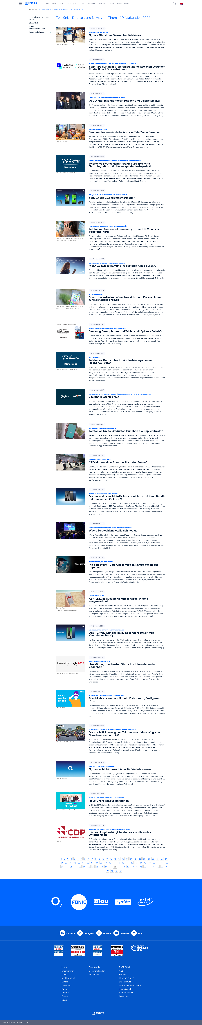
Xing (140, 933)
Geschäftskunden (97, 970)
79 (108, 871)
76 (158, 867)
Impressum (124, 996)
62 (97, 867)
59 (84, 867)
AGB (121, 970)
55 (67, 867)
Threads (107, 933)
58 (80, 867)
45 (132, 863)
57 (75, 867)
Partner (102, 3)
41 (114, 863)
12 (99, 859)
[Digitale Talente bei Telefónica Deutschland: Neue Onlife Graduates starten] (111, 804)
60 (89, 867)
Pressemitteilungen (37, 32)
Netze (61, 3)
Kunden (83, 3)
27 (162, 859)
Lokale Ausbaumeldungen (37, 27)
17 (119, 859)
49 (149, 863)
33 (79, 863)
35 (88, 863)
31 (70, 863)
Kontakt (122, 974)
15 (111, 859)
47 (141, 863)
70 (133, 867)
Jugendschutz (125, 989)
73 (145, 867)
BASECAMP (125, 967)
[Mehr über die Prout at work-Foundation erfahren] (139, 950)
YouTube (124, 933)
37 (97, 863)
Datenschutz (125, 981)
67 (119, 867)
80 (112, 871)
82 (121, 871)
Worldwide (94, 974)
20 (131, 859)
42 (118, 863)
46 (136, 863)
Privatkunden (95, 967)
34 (83, 863)
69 (128, 867)
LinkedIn (70, 933)
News (126, 3)
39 (106, 863)
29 (62, 863)
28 (166, 859)
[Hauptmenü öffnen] (20, 3)
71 (136, 867)
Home (64, 967)
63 (102, 867)
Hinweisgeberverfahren (130, 985)
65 (111, 867)
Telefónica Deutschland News (66, 9)
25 (153, 859)
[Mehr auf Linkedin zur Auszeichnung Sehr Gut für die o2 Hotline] (98, 950)
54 (62, 867)
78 (166, 867)
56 (71, 867)
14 (107, 859)
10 (92, 859)
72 (141, 867)
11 (95, 859)
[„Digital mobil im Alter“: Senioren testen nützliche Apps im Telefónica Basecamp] (111, 136)
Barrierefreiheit (126, 992)
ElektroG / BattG (126, 978)
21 (135, 859)
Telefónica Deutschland (47, 9)
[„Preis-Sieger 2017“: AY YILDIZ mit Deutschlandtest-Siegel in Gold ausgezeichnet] (111, 604)
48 (145, 863)
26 (158, 859)
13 (103, 859)
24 (149, 859)
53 (167, 863)
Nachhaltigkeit (71, 3)
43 (123, 863)
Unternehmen (50, 3)
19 (127, 859)
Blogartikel (33, 23)
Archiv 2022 (81, 9)
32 (75, 863)
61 (93, 867)
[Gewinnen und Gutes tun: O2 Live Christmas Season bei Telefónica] (111, 39)
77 (162, 867)
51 (158, 863)
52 (162, 863)
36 (92, 863)
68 (124, 867)
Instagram (89, 933)
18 (123, 859)
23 (144, 859)
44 (127, 863)
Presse (119, 3)
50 (154, 863)
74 (149, 867)
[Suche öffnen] (174, 3)
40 (110, 863)
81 (116, 871)
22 (140, 859)
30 (66, 863)
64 (106, 867)
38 (101, 863)
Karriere (111, 3)
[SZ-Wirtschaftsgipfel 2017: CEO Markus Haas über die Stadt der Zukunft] (111, 468)
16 (115, 859)
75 (154, 867)
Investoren (92, 3)
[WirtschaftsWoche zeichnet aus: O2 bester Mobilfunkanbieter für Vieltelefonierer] (111, 773)
